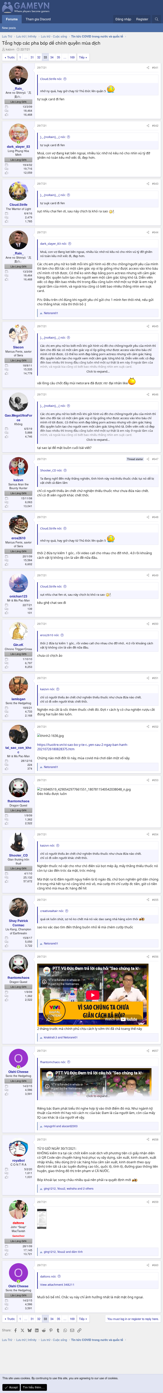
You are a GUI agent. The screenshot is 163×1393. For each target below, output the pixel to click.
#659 (155, 1202)
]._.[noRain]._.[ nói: (53, 137)
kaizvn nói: (47, 689)
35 (58, 57)
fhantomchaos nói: (53, 1062)
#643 (155, 183)
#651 (155, 678)
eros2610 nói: (49, 635)
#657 (155, 1051)
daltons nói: (48, 1276)
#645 (155, 326)
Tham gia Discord (38, 19)
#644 (155, 232)
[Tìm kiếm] (156, 19)
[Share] (148, 67)
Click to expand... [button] (98, 371)
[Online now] (18, 142)
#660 (155, 1265)
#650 (155, 624)
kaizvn (10, 49)
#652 (155, 727)
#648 (155, 517)
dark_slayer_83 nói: (53, 243)
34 (51, 57)
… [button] (25, 57)
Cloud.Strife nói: (51, 79)
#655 (155, 900)
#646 (155, 394)
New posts (9, 28)
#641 (155, 67)
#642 (155, 125)
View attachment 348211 (57, 1285)
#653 (155, 780)
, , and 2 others (68, 1188)
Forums (12, 19)
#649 (155, 575)
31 (32, 57)
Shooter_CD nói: (51, 470)
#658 (155, 1139)
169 (72, 57)
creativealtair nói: (52, 911)
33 (45, 57)
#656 (155, 956)
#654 (155, 834)
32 (38, 57)
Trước (11, 57)
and (61, 1037)
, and (63, 1252)
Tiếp (81, 57)
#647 (155, 459)
